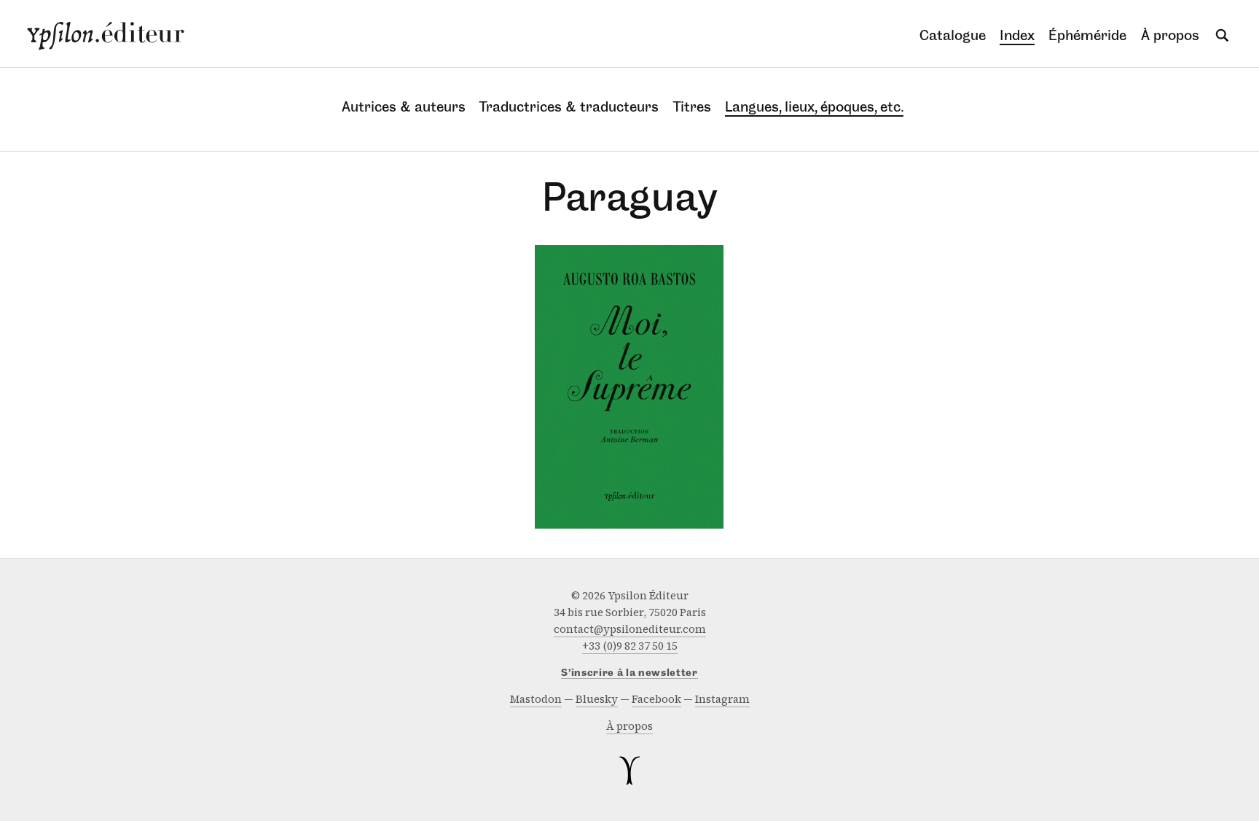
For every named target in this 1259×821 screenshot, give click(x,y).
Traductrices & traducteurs (569, 106)
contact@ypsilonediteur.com (630, 629)
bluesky (597, 699)
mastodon (536, 699)
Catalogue (952, 35)
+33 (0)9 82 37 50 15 (630, 646)
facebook (656, 699)
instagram (722, 699)
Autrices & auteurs (404, 106)
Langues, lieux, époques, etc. (814, 106)
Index (1017, 35)
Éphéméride (1087, 35)
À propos (1170, 35)
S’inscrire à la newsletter (629, 673)
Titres (692, 106)
